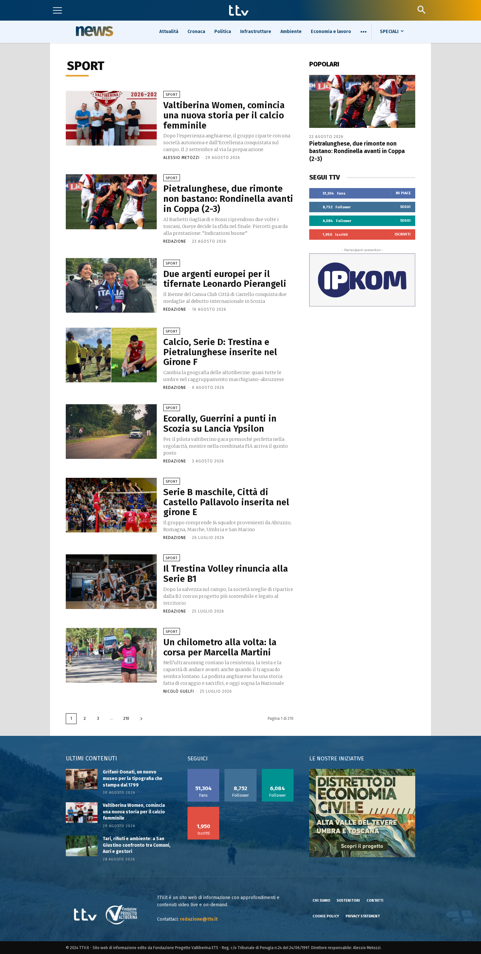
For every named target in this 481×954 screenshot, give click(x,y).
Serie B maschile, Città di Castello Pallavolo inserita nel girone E (226, 502)
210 (126, 718)
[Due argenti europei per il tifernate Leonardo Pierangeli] (111, 285)
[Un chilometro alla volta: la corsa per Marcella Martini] (111, 655)
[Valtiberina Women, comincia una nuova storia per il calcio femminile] (111, 118)
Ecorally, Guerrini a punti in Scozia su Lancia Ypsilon (219, 423)
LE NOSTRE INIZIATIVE (336, 758)
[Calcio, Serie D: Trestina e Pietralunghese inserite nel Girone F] (111, 355)
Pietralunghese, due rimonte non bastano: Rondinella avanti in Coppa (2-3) (228, 198)
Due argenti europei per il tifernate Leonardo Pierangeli (224, 279)
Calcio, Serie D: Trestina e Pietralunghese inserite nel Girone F (220, 352)
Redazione (174, 241)
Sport (172, 95)
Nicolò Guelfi (178, 691)
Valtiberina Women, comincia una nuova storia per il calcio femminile (224, 115)
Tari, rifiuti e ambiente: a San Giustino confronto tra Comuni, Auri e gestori (136, 845)
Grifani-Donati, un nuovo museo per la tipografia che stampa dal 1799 (132, 778)
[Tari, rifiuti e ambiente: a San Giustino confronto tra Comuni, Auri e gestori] (82, 846)
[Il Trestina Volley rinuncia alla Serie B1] (111, 581)
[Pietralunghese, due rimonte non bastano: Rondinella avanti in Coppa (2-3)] (111, 201)
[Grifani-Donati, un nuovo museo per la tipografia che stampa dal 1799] (82, 779)
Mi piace (403, 193)
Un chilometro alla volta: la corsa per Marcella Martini (219, 647)
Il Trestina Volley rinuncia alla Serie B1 (225, 573)
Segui (405, 207)
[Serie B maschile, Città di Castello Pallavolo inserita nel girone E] (111, 505)
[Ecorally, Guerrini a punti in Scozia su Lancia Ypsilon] (111, 431)
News (93, 31)
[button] (421, 9)
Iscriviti (403, 234)
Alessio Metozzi (181, 157)
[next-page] (141, 718)
